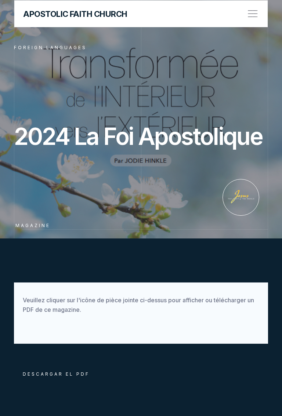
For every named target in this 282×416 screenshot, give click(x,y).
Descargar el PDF (56, 374)
